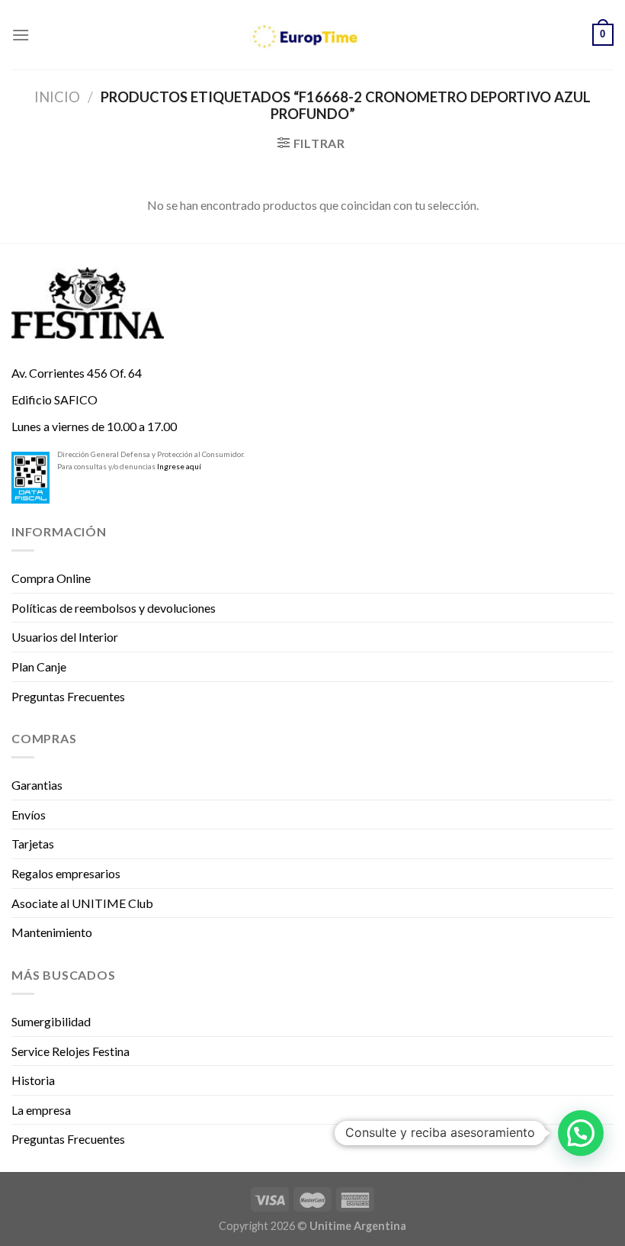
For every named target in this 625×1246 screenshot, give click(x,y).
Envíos (28, 814)
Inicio (57, 97)
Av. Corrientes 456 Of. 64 (76, 372)
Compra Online (51, 578)
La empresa (41, 1110)
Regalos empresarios (65, 873)
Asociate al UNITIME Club (82, 903)
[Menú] (20, 34)
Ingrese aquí (179, 466)
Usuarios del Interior (64, 636)
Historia (33, 1080)
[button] (581, 1133)
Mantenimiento (51, 932)
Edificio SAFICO (54, 399)
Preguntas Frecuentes (68, 696)
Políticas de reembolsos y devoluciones (113, 607)
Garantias (36, 785)
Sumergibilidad (51, 1021)
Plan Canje (38, 666)
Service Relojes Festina (70, 1051)
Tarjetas (32, 843)
